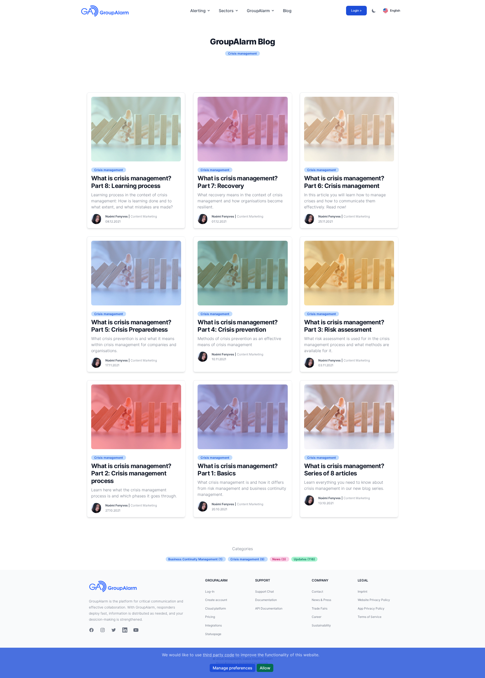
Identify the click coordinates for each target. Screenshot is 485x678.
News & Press (321, 600)
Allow (265, 667)
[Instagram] (102, 630)
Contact (317, 591)
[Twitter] (113, 630)
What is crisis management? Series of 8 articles (344, 469)
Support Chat (264, 591)
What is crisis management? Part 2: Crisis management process (131, 473)
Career (316, 617)
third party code (218, 654)
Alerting (198, 10)
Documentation (266, 600)
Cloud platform (215, 608)
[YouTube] (135, 630)
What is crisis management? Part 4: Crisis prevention (238, 326)
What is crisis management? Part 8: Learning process (131, 182)
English (395, 10)
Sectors (226, 10)
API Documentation (268, 608)
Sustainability (321, 625)
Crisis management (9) (247, 559)
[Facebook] (91, 630)
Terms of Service (369, 617)
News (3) (279, 559)
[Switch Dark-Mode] (374, 11)
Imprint (362, 591)
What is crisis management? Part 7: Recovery (238, 182)
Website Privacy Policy (374, 600)
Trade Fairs (319, 608)
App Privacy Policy (371, 608)
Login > (356, 10)
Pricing (210, 617)
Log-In (209, 591)
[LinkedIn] (124, 630)
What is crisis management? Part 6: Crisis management (344, 182)
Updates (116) (304, 559)
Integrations (213, 625)
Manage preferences (232, 667)
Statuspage (213, 634)
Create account (216, 600)
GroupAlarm (258, 10)
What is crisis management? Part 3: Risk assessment (344, 326)
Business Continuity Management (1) (195, 559)
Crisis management (108, 170)
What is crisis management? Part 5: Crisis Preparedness (131, 326)
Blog (287, 10)
